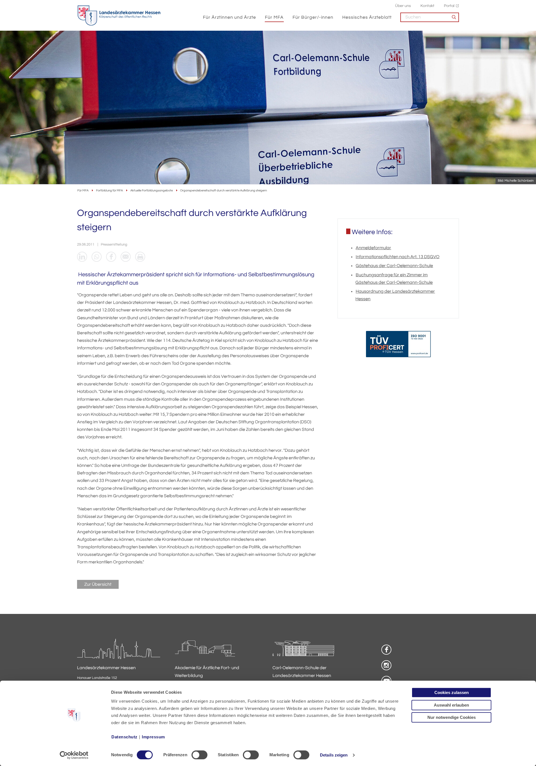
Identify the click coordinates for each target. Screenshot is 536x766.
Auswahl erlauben (451, 705)
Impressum (153, 736)
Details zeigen (334, 755)
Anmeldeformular (373, 248)
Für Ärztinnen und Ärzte (229, 17)
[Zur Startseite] (119, 16)
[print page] (140, 256)
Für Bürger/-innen (313, 17)
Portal (449, 6)
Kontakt (427, 6)
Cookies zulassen (451, 692)
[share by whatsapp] (96, 256)
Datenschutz (124, 736)
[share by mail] (125, 256)
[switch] (199, 754)
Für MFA (274, 17)
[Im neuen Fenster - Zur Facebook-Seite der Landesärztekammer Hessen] (386, 649)
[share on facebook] (111, 256)
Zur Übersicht (97, 584)
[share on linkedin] (82, 256)
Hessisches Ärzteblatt (367, 17)
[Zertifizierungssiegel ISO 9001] (398, 345)
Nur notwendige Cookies (451, 717)
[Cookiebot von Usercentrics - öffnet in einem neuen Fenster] (74, 755)
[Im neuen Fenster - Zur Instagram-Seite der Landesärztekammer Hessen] (386, 665)
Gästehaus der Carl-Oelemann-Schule (394, 265)
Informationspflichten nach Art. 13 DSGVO (397, 256)
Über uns (403, 6)
